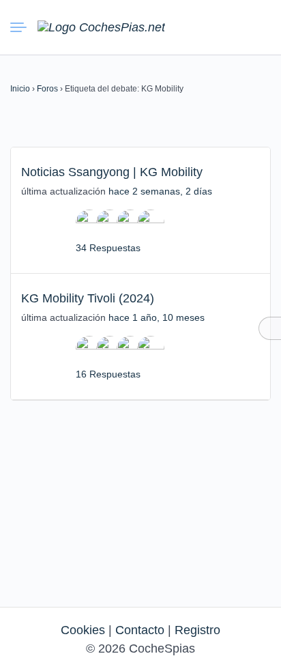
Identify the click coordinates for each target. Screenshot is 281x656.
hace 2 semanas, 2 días (160, 191)
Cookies (83, 630)
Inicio (20, 89)
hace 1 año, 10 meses (156, 317)
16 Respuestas (108, 374)
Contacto (139, 630)
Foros (47, 89)
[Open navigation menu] (24, 27)
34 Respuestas (108, 247)
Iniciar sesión (234, 26)
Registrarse (258, 26)
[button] (209, 27)
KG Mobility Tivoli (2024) (87, 298)
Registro (197, 630)
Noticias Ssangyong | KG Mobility (112, 172)
